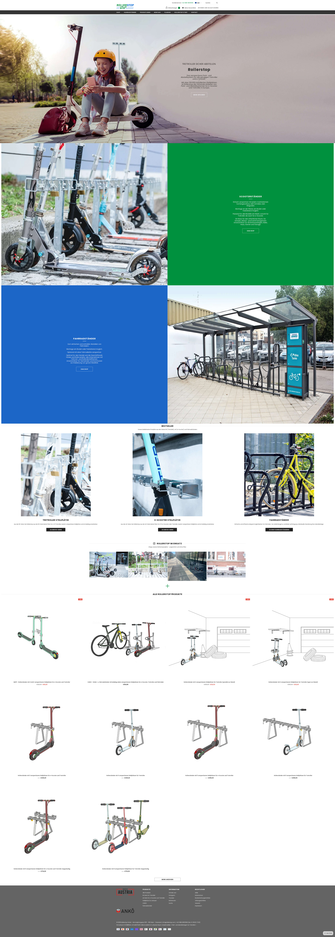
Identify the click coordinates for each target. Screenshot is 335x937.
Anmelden (201, 8)
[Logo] (125, 6)
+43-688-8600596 (187, 3)
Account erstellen (213, 8)
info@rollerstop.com (169, 922)
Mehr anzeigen (167, 879)
